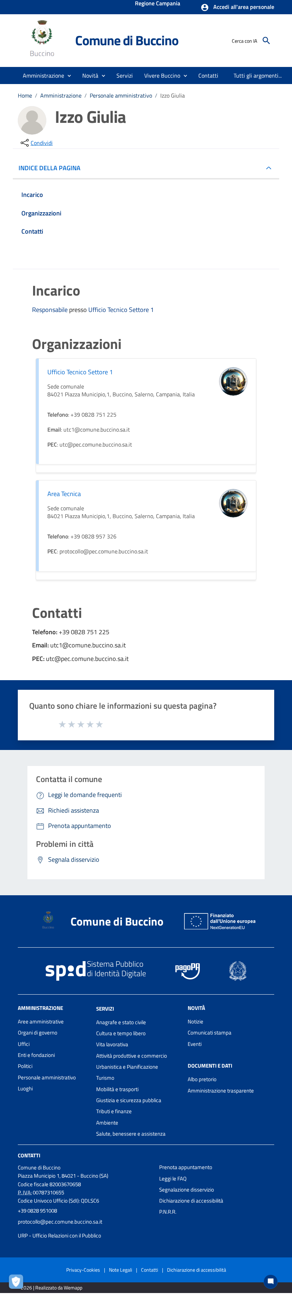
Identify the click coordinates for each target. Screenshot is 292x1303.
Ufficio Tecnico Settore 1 (121, 309)
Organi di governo (37, 1032)
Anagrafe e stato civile (121, 1022)
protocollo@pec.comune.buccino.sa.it (60, 1222)
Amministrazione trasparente (221, 1090)
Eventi (195, 1044)
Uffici (24, 1044)
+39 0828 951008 (37, 1210)
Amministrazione (61, 95)
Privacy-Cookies (83, 1269)
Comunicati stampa (209, 1032)
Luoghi (25, 1088)
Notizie (195, 1021)
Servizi (105, 1009)
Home (25, 95)
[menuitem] (208, 75)
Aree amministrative (41, 1021)
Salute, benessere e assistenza (131, 1134)
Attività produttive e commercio (131, 1056)
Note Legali (120, 1269)
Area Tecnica (64, 494)
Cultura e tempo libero (121, 1033)
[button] (237, 7)
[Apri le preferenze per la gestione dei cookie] (18, 1283)
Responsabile (50, 309)
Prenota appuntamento (185, 1167)
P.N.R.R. (167, 1212)
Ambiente (107, 1123)
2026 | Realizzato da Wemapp (51, 1287)
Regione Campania (157, 3)
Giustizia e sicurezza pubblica (128, 1100)
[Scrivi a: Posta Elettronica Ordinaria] (85, 1228)
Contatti (29, 1155)
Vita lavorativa (112, 1044)
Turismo (105, 1078)
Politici (25, 1066)
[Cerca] (266, 40)
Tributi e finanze (114, 1111)
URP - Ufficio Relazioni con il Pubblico (59, 1235)
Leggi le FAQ (173, 1178)
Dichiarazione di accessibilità (191, 1201)
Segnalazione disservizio (186, 1189)
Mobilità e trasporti (117, 1089)
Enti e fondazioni (36, 1055)
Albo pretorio (202, 1079)
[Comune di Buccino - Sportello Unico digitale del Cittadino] (43, 40)
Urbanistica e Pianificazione (127, 1067)
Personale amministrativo (121, 95)
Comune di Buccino (126, 40)
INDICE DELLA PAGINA (49, 168)
